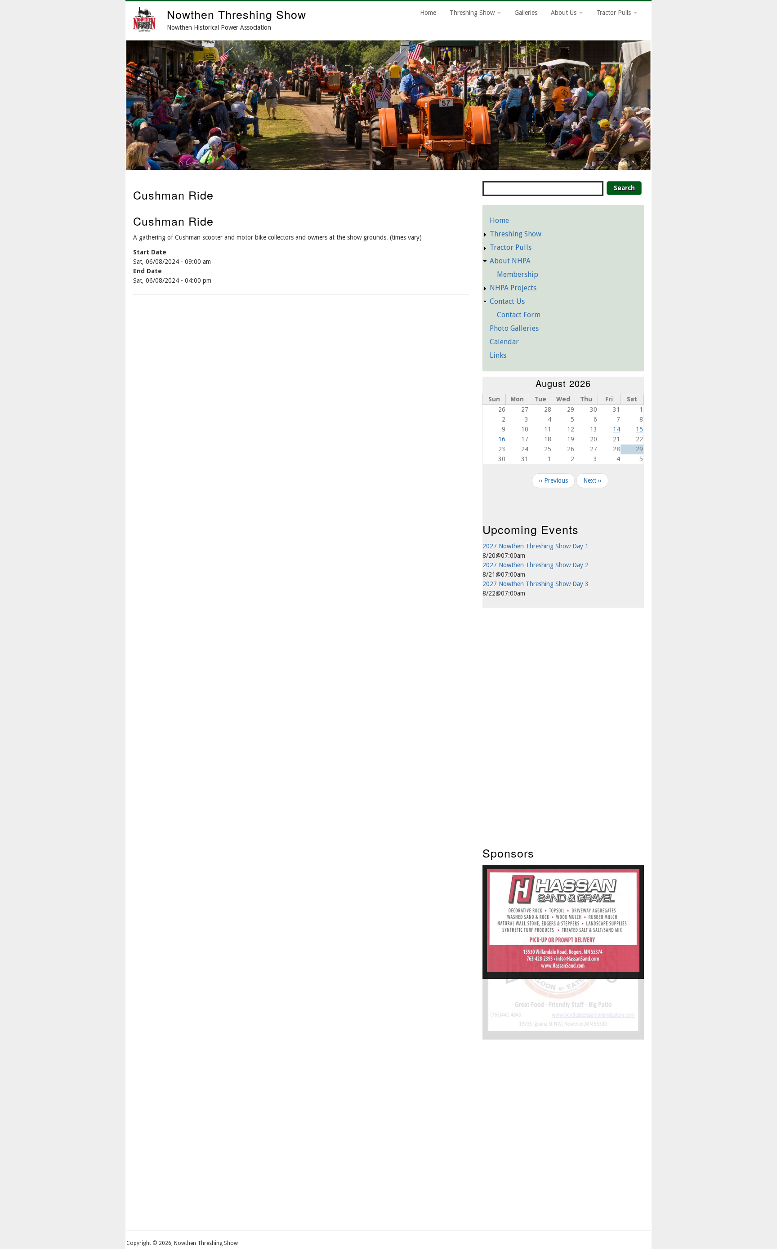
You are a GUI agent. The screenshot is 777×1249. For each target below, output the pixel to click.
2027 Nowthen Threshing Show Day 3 (535, 583)
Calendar (504, 342)
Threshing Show (473, 12)
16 (501, 439)
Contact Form (518, 315)
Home (428, 12)
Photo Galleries (514, 328)
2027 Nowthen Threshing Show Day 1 (535, 546)
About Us (564, 12)
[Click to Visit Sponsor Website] (563, 969)
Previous (115, 103)
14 (616, 429)
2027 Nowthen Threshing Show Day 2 (535, 565)
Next (662, 103)
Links (498, 355)
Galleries (525, 12)
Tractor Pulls (614, 12)
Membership (517, 274)
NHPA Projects (513, 288)
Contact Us (507, 301)
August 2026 (563, 383)
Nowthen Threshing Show (236, 14)
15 (639, 429)
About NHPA (510, 261)
